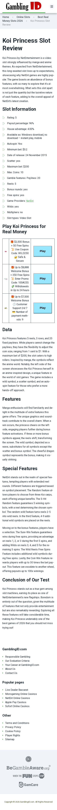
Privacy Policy (13, 727)
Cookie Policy (13, 731)
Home (5, 17)
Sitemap (9, 739)
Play (43, 251)
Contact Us (11, 673)
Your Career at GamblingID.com (22, 664)
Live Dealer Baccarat (16, 689)
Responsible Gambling (17, 656)
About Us (10, 668)
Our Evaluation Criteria (17, 660)
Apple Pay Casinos (15, 702)
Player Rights (12, 735)
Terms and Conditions (17, 723)
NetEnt (30, 200)
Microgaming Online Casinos (21, 693)
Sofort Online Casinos (17, 706)
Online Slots (23, 17)
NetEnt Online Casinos (17, 698)
